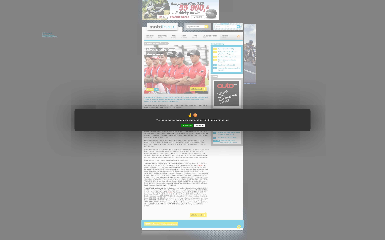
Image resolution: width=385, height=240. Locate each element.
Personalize (199, 126)
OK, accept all (187, 126)
